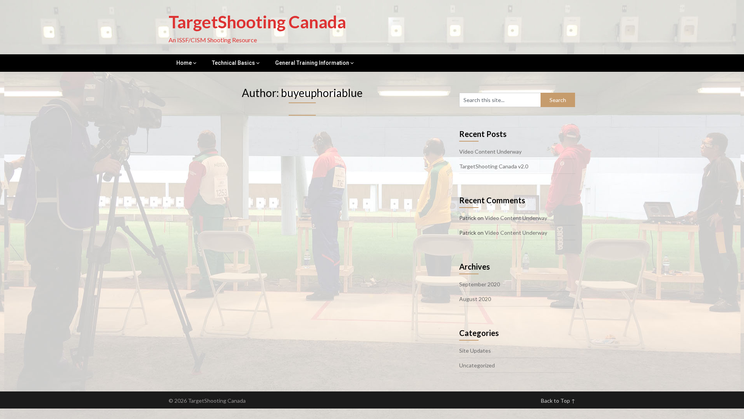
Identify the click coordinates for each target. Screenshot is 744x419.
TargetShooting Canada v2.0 (493, 166)
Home (184, 63)
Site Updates (475, 350)
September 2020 (479, 284)
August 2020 (475, 299)
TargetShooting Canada (257, 22)
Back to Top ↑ (558, 400)
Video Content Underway (490, 151)
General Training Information (312, 63)
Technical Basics (233, 63)
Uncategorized (477, 365)
